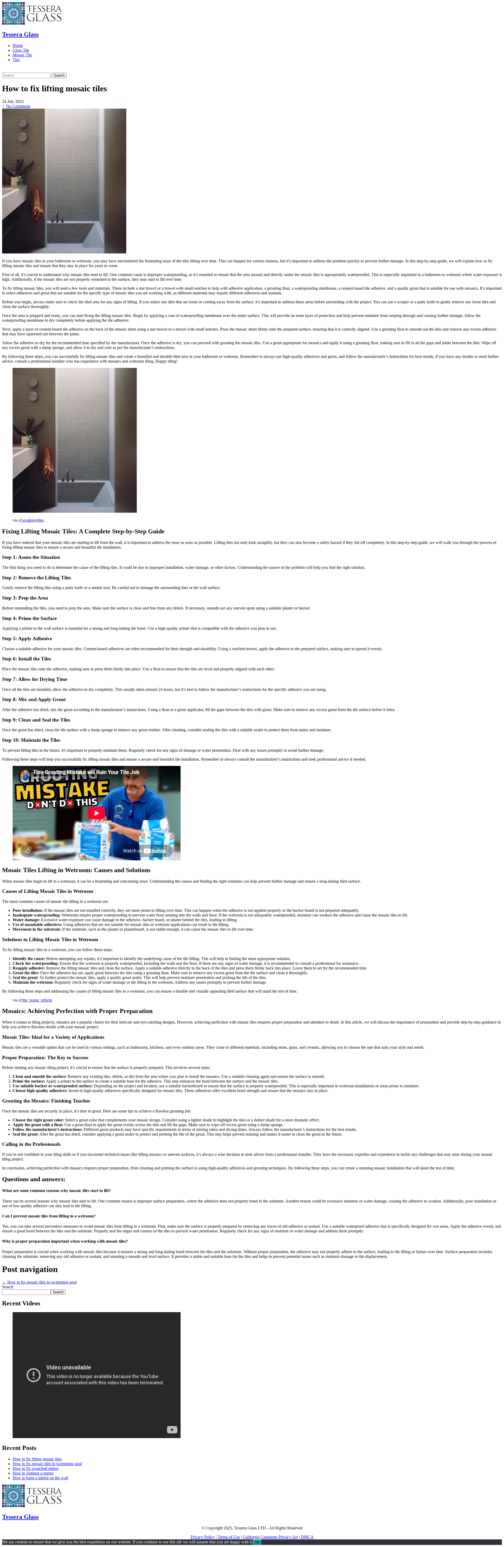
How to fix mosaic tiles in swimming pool (39, 1282)
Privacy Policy (203, 1537)
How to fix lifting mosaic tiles (37, 1459)
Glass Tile (21, 50)
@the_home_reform (35, 1000)
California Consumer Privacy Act (270, 1537)
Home (18, 45)
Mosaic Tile (22, 55)
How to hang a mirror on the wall (40, 1478)
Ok (257, 1542)
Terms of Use (229, 1537)
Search (7, 1287)
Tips (16, 59)
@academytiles (31, 520)
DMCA (307, 1537)
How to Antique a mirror (33, 1473)
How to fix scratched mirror (36, 1468)
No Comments (18, 106)
